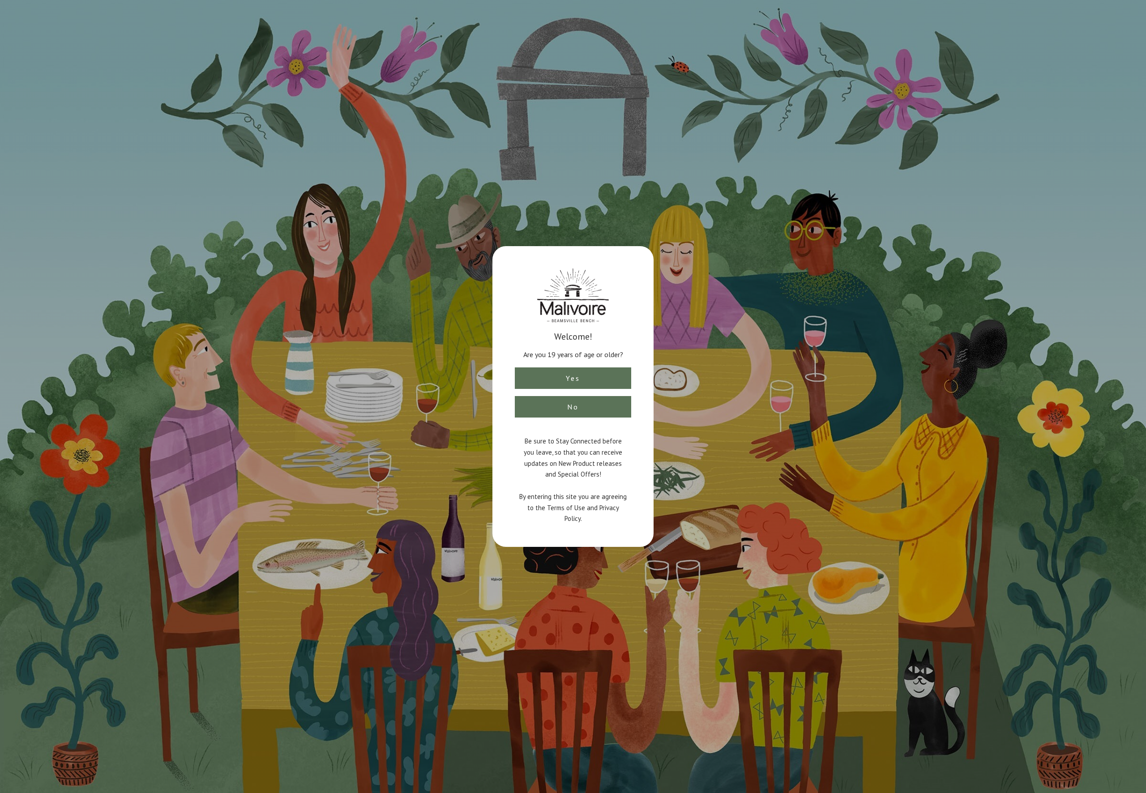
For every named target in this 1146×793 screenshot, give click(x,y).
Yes (573, 378)
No (573, 406)
